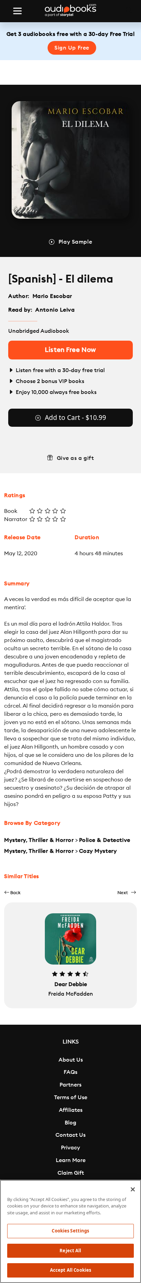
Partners (70, 1085)
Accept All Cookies (70, 1270)
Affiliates (70, 1110)
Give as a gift (75, 458)
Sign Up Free (71, 48)
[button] (12, 892)
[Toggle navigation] (17, 10)
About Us (71, 1060)
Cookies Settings (70, 1231)
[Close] (132, 1189)
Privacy (70, 1147)
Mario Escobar (52, 296)
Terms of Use (70, 1097)
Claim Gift (70, 1173)
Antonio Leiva (55, 310)
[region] (70, 1231)
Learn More (71, 1160)
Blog (70, 1122)
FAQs (70, 1072)
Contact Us (70, 1135)
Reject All (70, 1250)
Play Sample (75, 242)
